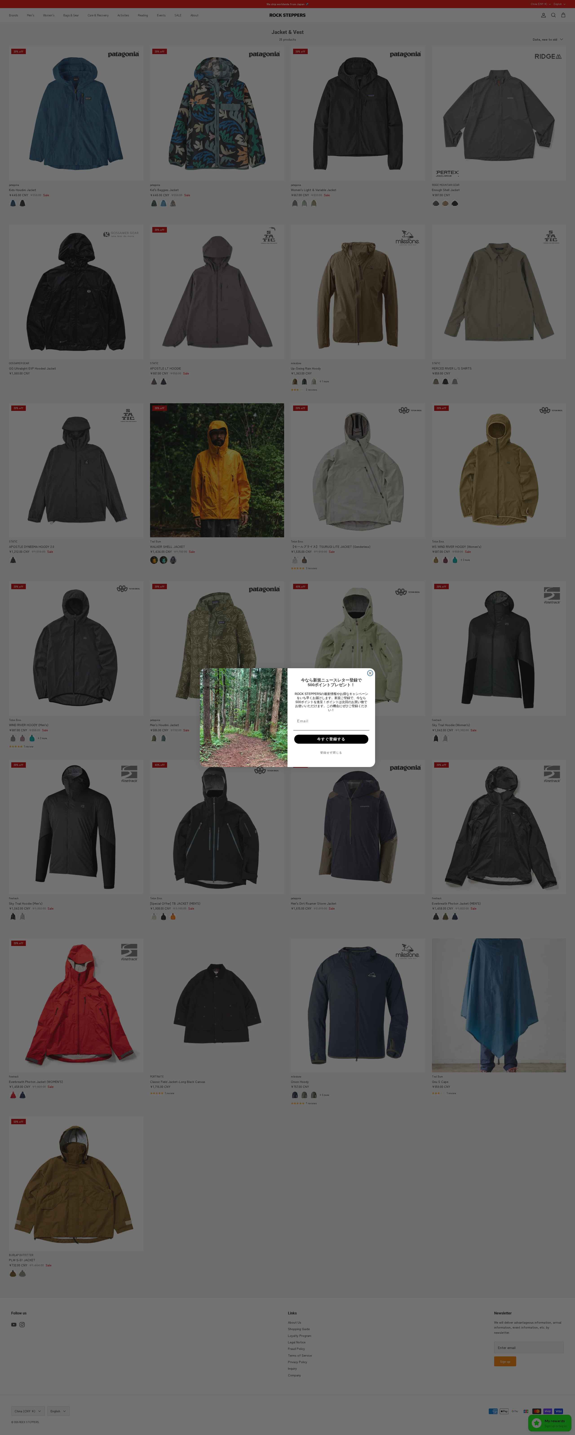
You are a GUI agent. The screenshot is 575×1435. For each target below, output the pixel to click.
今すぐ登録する (331, 739)
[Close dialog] (370, 673)
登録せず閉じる (331, 752)
